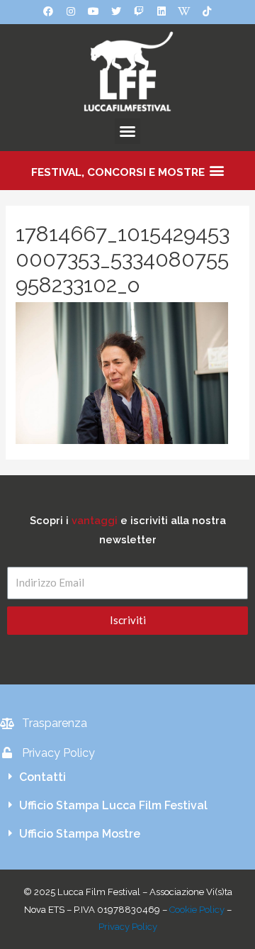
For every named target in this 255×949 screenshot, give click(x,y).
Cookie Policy (197, 909)
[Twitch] (139, 11)
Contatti (42, 777)
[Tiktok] (207, 11)
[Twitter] (116, 11)
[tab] (127, 777)
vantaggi (95, 520)
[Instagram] (71, 11)
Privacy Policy (127, 926)
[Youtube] (93, 11)
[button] (127, 131)
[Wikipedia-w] (184, 11)
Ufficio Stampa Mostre (79, 833)
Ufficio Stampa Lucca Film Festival (113, 805)
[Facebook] (48, 11)
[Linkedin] (161, 11)
